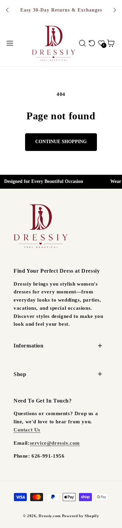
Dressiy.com (50, 516)
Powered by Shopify (80, 516)
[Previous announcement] (7, 10)
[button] (10, 43)
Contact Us (27, 429)
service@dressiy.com (55, 443)
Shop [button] (20, 374)
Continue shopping (61, 141)
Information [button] (29, 345)
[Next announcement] (114, 10)
